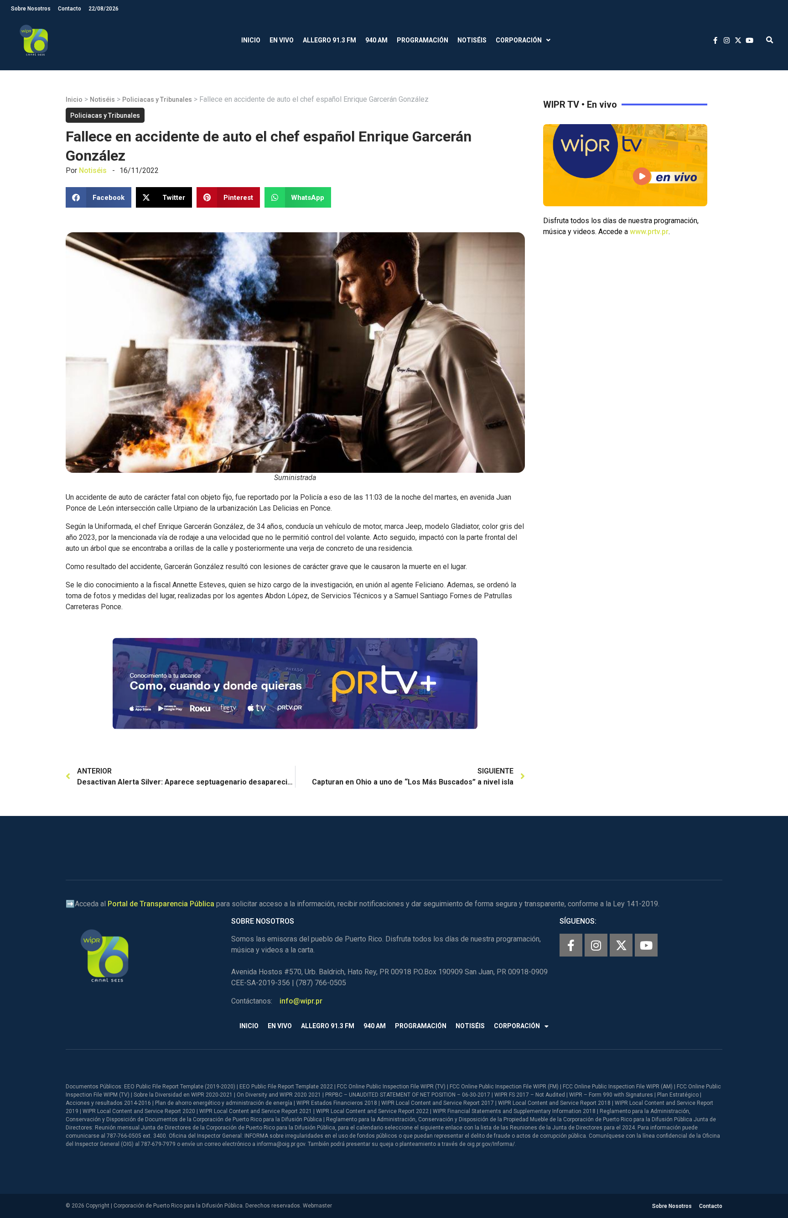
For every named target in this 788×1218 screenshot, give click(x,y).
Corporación (519, 40)
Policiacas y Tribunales (157, 99)
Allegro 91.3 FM (329, 40)
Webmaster (317, 1205)
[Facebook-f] (571, 945)
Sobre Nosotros (31, 8)
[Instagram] (596, 945)
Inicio (250, 40)
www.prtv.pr (649, 231)
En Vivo (282, 40)
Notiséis (472, 40)
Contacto (69, 8)
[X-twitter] (621, 945)
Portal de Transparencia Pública (161, 903)
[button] (769, 40)
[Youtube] (646, 945)
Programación (422, 40)
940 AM (376, 40)
